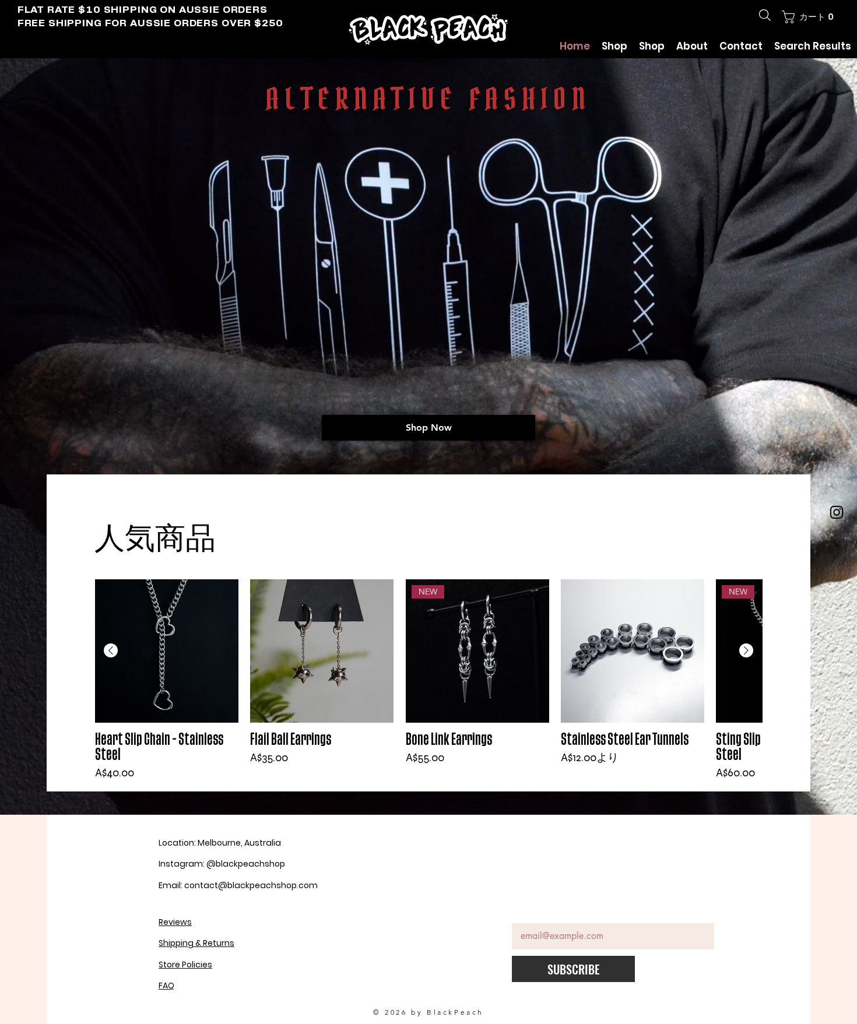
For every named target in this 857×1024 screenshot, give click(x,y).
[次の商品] (746, 650)
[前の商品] (111, 650)
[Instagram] (836, 512)
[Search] (765, 15)
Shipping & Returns (196, 943)
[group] (428, 680)
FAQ (166, 985)
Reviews (175, 922)
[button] (808, 16)
